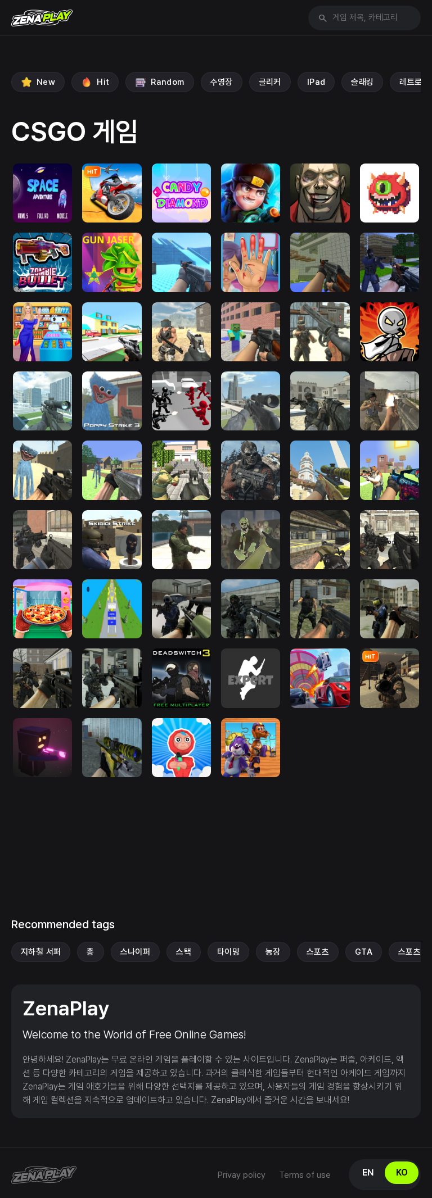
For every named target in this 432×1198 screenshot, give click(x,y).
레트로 (410, 82)
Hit (103, 82)
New (46, 82)
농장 (273, 952)
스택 (183, 952)
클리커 (270, 82)
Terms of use (305, 1175)
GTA (363, 952)
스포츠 (318, 952)
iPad (316, 82)
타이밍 (228, 952)
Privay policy (242, 1175)
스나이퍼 (135, 952)
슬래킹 (362, 82)
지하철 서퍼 (41, 952)
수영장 (221, 82)
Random (167, 82)
